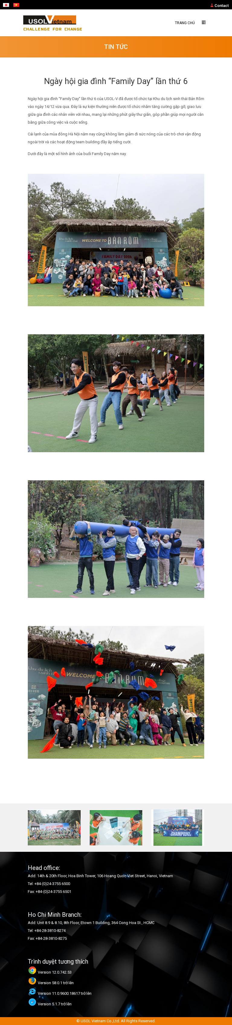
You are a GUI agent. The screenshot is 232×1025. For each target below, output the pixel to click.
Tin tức (116, 46)
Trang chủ (185, 23)
